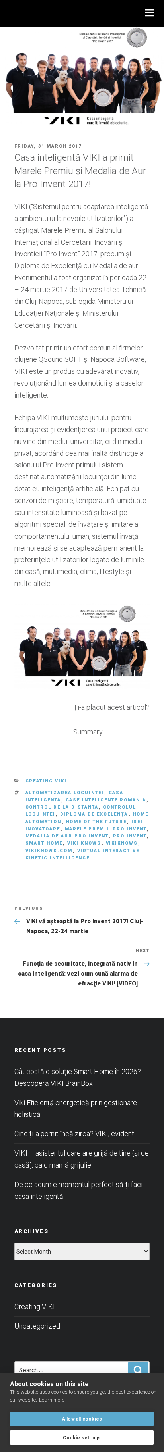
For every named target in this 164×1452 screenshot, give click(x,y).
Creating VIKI (46, 781)
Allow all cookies (82, 1419)
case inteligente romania (106, 800)
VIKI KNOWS (84, 843)
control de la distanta (62, 807)
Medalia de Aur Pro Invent (67, 836)
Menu (149, 13)
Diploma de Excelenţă (94, 814)
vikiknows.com (49, 850)
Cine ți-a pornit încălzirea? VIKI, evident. (74, 1133)
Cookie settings (82, 1437)
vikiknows (122, 843)
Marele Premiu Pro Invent (106, 829)
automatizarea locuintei (64, 792)
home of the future (96, 821)
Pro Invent (130, 836)
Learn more (51, 1400)
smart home (44, 843)
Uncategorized (37, 1326)
